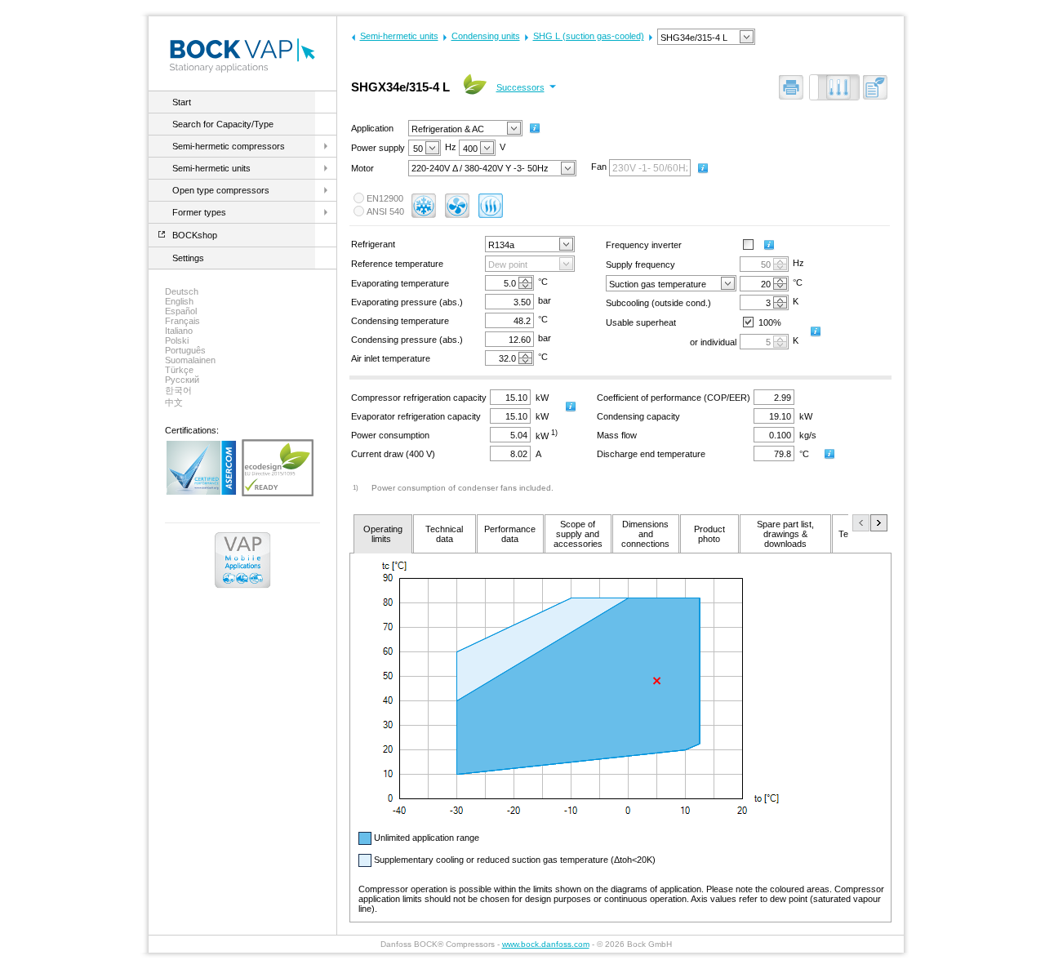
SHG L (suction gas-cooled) (588, 36)
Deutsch (181, 291)
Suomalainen (190, 360)
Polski (177, 340)
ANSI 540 (385, 211)
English (179, 301)
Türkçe (179, 370)
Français (182, 321)
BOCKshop (194, 235)
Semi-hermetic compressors (228, 146)
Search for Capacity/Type (222, 124)
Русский (182, 379)
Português (185, 350)
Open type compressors (220, 190)
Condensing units (485, 36)
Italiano (179, 331)
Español (181, 311)
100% (769, 322)
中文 (174, 402)
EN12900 (385, 198)
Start (181, 102)
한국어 (178, 390)
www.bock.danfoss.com (545, 944)
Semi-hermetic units (211, 168)
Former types (199, 212)
